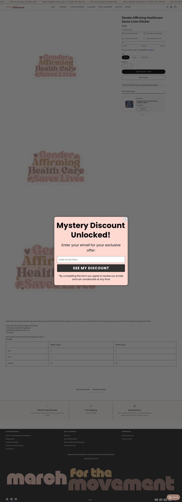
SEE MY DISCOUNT (91, 268)
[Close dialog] (125, 219)
